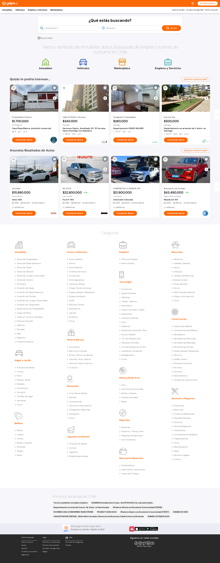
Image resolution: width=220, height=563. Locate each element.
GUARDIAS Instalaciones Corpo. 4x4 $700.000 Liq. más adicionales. (122, 503)
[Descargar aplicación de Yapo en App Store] (140, 529)
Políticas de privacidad (50, 545)
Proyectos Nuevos (25, 341)
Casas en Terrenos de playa (30, 317)
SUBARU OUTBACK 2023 (158, 516)
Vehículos (20, 10)
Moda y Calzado (24, 442)
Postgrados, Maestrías (79, 409)
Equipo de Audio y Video (133, 309)
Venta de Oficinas (25, 271)
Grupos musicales (129, 397)
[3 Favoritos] (64, 159)
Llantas (72, 313)
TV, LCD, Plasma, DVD (131, 338)
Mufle (71, 300)
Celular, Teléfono (129, 301)
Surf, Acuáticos (128, 439)
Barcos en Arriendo (78, 351)
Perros (177, 288)
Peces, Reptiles (181, 284)
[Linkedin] (148, 543)
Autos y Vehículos (77, 252)
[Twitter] (144, 543)
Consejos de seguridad (195, 10)
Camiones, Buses (77, 284)
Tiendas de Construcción (185, 380)
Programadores (181, 438)
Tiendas (68, 545)
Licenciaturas (75, 401)
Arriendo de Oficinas (26, 296)
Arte (123, 385)
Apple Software (128, 293)
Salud (176, 451)
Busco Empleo (128, 263)
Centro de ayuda (211, 10)
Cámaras (125, 297)
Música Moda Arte (129, 377)
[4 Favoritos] (64, 88)
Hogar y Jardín (23, 360)
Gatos (177, 267)
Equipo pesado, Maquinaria (81, 292)
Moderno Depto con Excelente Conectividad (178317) (145, 512)
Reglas (44, 552)
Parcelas (21, 329)
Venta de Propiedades (27, 259)
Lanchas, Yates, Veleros (80, 359)
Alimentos (178, 259)
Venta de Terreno (25, 280)
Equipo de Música (77, 296)
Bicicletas (125, 427)
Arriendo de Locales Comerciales (32, 300)
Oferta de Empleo (129, 259)
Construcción (179, 319)
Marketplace (56, 10)
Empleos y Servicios (37, 10)
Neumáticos (74, 308)
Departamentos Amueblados (30, 308)
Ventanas (21, 400)
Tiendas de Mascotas (184, 275)
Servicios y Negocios (183, 398)
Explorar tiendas (178, 10)
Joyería (20, 434)
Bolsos (20, 430)
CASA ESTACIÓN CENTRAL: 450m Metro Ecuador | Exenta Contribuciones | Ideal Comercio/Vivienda (98, 516)
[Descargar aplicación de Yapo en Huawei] (132, 529)
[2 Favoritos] (13, 88)
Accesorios (74, 275)
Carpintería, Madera (183, 326)
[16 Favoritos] (114, 88)
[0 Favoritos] (13, 159)
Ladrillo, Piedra (180, 359)
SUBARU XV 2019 (180, 512)
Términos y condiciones (51, 542)
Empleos (124, 252)
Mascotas (177, 252)
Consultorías (179, 430)
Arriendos (21, 284)
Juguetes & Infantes (78, 436)
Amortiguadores (76, 280)
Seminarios (74, 414)
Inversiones (179, 405)
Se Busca (73, 317)
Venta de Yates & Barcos (80, 363)
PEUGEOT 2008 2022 (106, 512)
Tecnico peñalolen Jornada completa (70, 503)
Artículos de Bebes (25, 367)
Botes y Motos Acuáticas (81, 355)
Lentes (20, 438)
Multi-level (178, 409)
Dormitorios (22, 388)
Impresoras (126, 314)
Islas (19, 333)
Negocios (21, 337)
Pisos (19, 375)
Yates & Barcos (75, 339)
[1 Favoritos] (165, 88)
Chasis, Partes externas (80, 288)
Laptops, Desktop (129, 318)
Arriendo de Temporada (28, 304)
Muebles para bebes (78, 456)
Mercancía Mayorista (131, 458)
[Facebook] (136, 543)
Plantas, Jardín (23, 380)
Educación (73, 386)
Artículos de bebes (78, 443)
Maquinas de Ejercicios (132, 435)
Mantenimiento (181, 375)
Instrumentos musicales (132, 389)
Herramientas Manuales (184, 342)
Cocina (20, 371)
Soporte (24, 548)
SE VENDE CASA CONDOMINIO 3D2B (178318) (73, 512)
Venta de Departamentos (29, 263)
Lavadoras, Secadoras (131, 351)
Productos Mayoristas (184, 414)
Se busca (21, 392)
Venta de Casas (24, 267)
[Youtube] (152, 543)
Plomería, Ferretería (183, 363)
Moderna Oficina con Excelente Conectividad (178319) (137, 507)
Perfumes (21, 447)
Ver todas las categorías (74, 542)
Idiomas (72, 397)
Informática (126, 305)
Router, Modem (128, 334)
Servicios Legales (181, 455)
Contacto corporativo (29, 552)
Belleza (19, 423)
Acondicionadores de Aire (133, 347)
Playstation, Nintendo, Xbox (134, 330)
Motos (72, 263)
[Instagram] (140, 543)
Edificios (21, 325)
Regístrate (25, 555)
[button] (54, 98)
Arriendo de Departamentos (30, 292)
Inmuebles (7, 10)
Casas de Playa (24, 313)
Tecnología (125, 281)
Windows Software (130, 342)
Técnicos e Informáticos (80, 405)
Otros (19, 404)
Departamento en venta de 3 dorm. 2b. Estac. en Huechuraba (81, 507)
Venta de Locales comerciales (31, 275)
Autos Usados (75, 259)
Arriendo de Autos (77, 271)
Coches (72, 448)
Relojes (20, 451)
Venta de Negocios (182, 426)
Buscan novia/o (181, 280)
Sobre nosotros (27, 542)
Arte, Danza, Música (78, 393)
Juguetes (73, 452)
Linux (123, 322)
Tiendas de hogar (25, 396)
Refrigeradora (127, 355)
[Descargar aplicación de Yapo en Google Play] (152, 529)
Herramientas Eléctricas (185, 338)
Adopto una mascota (184, 296)
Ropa (19, 455)
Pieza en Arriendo (25, 321)
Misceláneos (179, 334)
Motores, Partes (76, 304)
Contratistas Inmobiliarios (186, 330)
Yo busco (73, 367)
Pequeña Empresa (182, 418)
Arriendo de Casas (25, 288)
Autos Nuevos (75, 267)
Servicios (178, 367)
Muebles (21, 384)
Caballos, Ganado (182, 263)
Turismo (177, 459)
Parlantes (125, 326)
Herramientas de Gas (183, 347)
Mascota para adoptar (184, 292)
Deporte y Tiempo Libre (132, 431)
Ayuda (23, 545)
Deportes (124, 420)
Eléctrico (178, 355)
